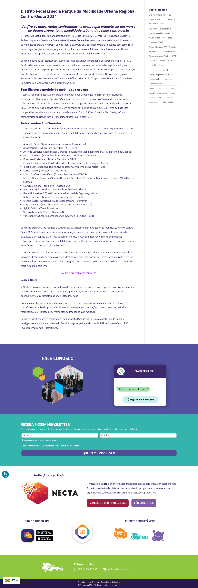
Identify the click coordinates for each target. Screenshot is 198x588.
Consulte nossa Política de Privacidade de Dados (99, 582)
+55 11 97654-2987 (88, 569)
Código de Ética (144, 503)
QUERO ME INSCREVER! (99, 453)
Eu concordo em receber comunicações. (40, 440)
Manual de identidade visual (107, 503)
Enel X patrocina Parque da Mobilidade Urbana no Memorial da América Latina (162, 19)
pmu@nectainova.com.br (118, 569)
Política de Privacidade (69, 446)
